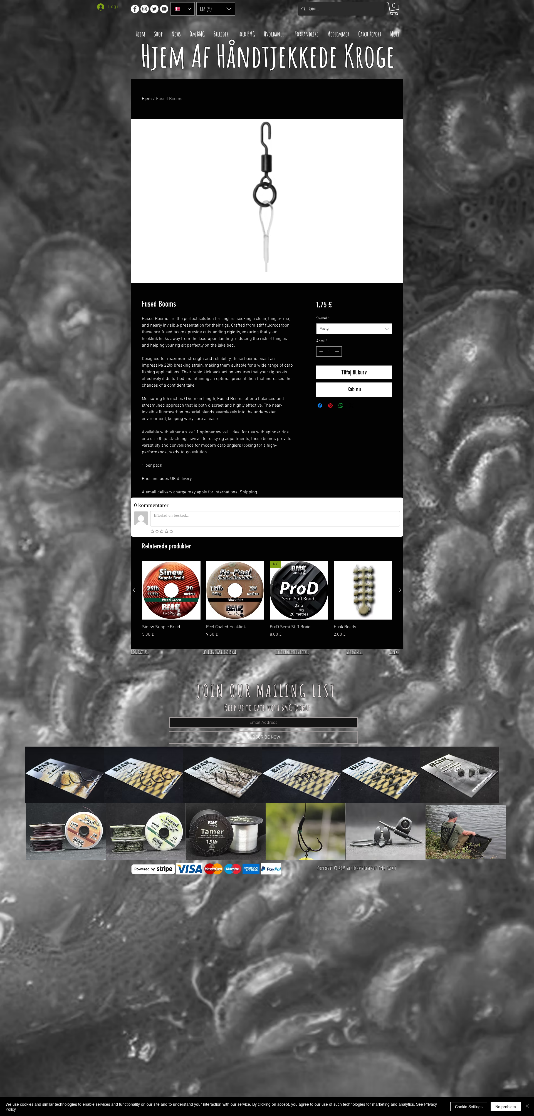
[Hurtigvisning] (171, 590)
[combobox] (354, 328)
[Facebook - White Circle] (135, 9)
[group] (267, 602)
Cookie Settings (469, 1106)
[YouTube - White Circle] (164, 9)
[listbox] (215, 9)
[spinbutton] (329, 351)
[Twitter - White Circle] (154, 9)
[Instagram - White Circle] (144, 9)
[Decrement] (320, 351)
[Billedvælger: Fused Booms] (256, 279)
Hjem (147, 99)
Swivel (323, 318)
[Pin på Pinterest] (330, 405)
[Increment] (337, 351)
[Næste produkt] (400, 590)
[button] (215, 9)
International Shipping (235, 492)
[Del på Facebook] (320, 405)
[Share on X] (351, 405)
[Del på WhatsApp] (341, 405)
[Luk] (527, 1107)
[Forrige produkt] (134, 590)
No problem (505, 1106)
